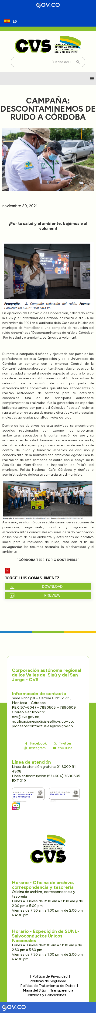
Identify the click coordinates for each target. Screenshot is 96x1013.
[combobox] (10, 21)
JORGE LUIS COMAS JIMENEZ (32, 578)
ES (15, 21)
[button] (92, 78)
